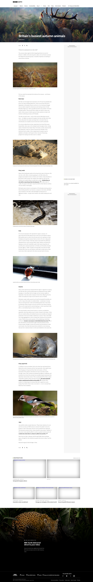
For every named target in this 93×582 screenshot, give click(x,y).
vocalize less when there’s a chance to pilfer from (32, 433)
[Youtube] (67, 576)
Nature (21, 5)
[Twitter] (71, 576)
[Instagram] (74, 576)
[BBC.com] (15, 575)
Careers (40, 575)
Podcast (64, 5)
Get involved (58, 5)
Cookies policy (67, 580)
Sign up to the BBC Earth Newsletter (51, 575)
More (38, 6)
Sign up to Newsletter (74, 5)
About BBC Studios (31, 575)
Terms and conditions (54, 580)
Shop (52, 5)
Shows (44, 5)
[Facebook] (64, 576)
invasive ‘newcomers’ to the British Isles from (36, 320)
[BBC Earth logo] (17, 2)
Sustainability (32, 5)
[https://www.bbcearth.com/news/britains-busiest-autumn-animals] (27, 45)
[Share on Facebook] (22, 45)
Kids (49, 5)
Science (26, 5)
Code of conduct (73, 580)
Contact (22, 575)
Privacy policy (61, 580)
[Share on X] (25, 45)
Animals (15, 6)
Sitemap (78, 580)
